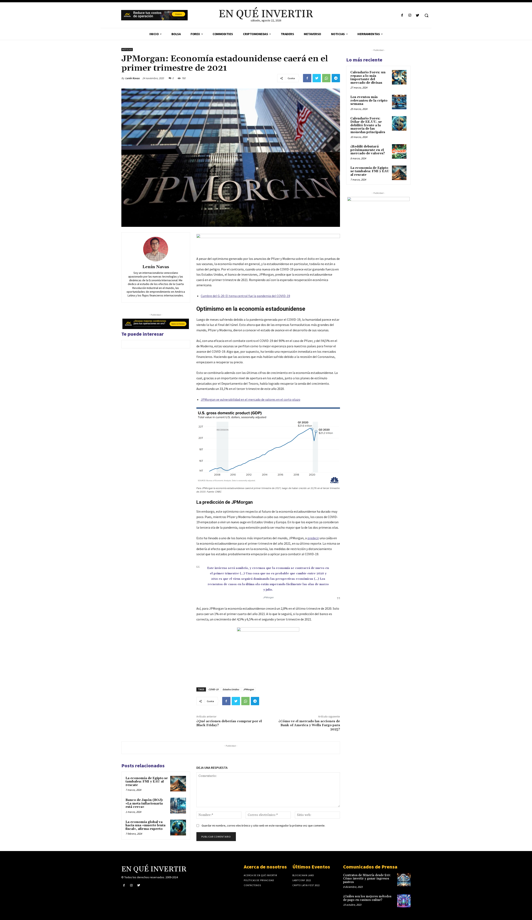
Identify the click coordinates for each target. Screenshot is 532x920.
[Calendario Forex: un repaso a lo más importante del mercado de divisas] (399, 77)
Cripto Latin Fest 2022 (306, 885)
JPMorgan (248, 689)
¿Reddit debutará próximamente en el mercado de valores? (367, 150)
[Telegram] (336, 78)
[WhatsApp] (326, 78)
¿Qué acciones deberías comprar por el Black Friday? (229, 723)
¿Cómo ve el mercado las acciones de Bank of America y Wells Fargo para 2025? (309, 725)
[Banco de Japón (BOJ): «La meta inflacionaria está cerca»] (178, 805)
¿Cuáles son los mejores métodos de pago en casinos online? (367, 898)
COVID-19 (213, 689)
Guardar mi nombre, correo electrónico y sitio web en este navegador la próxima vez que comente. (263, 825)
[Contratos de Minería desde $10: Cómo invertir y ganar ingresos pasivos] (404, 879)
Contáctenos (252, 885)
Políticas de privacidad (259, 880)
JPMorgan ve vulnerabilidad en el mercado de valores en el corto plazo (250, 399)
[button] (426, 15)
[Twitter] (417, 15)
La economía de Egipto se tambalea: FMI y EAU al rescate (147, 781)
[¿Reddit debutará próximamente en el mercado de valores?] (399, 151)
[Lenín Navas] (155, 249)
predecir (313, 538)
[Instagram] (410, 15)
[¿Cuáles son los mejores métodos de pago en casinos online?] (404, 901)
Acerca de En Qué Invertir (260, 875)
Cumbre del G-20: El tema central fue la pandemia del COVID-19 (245, 296)
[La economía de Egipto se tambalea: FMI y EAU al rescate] (178, 784)
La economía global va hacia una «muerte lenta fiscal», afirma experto (145, 825)
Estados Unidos (231, 689)
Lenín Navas (132, 78)
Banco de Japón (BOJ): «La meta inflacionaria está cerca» (144, 803)
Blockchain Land (303, 875)
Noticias (127, 49)
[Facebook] (402, 15)
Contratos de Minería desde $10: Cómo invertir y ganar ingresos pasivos (367, 878)
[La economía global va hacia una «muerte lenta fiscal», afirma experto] (178, 827)
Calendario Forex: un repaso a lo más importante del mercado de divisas (367, 77)
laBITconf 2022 (301, 880)
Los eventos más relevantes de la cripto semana (368, 100)
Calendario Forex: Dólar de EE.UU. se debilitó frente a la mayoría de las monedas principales (367, 125)
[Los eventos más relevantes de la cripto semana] (399, 102)
